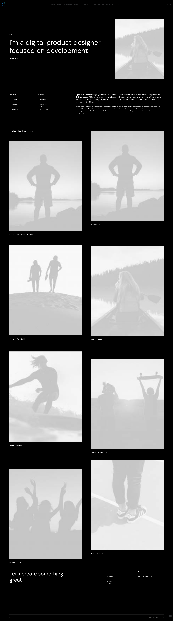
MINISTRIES (110, 4)
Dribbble (111, 581)
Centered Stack (15, 563)
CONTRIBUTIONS (98, 4)
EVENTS (77, 4)
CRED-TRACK (86, 4)
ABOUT (59, 4)
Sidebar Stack (96, 340)
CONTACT (119, 4)
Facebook (111, 576)
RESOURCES (68, 4)
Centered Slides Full (98, 554)
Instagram (111, 579)
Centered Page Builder (17, 339)
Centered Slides (97, 225)
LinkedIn (111, 584)
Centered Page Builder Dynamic (21, 235)
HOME (53, 4)
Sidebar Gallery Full (16, 445)
